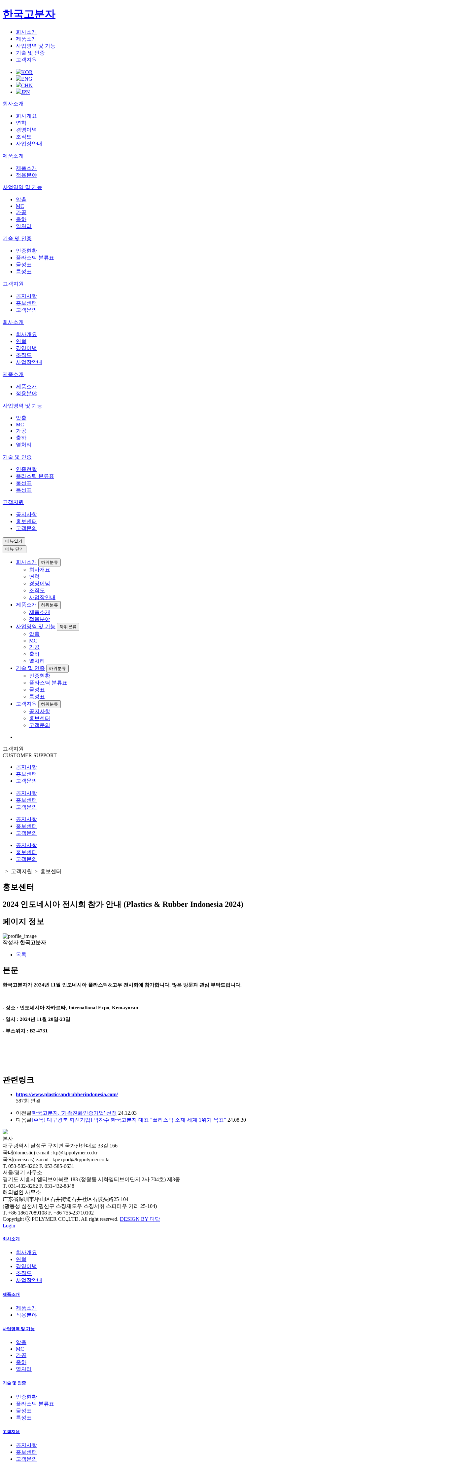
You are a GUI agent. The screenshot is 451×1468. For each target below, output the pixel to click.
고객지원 (26, 59)
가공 (21, 212)
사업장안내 (29, 143)
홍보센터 (26, 303)
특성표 (24, 271)
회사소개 (26, 32)
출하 (21, 219)
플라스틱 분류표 (35, 257)
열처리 (24, 226)
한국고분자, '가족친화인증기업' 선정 (74, 1113)
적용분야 (26, 175)
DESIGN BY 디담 (140, 1219)
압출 (21, 199)
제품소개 (26, 39)
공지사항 (26, 296)
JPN (25, 92)
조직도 (24, 136)
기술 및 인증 (30, 53)
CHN (27, 85)
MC (20, 206)
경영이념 (26, 130)
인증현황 (26, 250)
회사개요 (26, 116)
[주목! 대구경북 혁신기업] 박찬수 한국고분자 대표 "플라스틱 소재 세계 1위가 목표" (129, 1120)
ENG (26, 79)
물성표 (24, 264)
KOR (27, 72)
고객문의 (26, 310)
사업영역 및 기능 (35, 46)
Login (9, 1225)
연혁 (21, 123)
